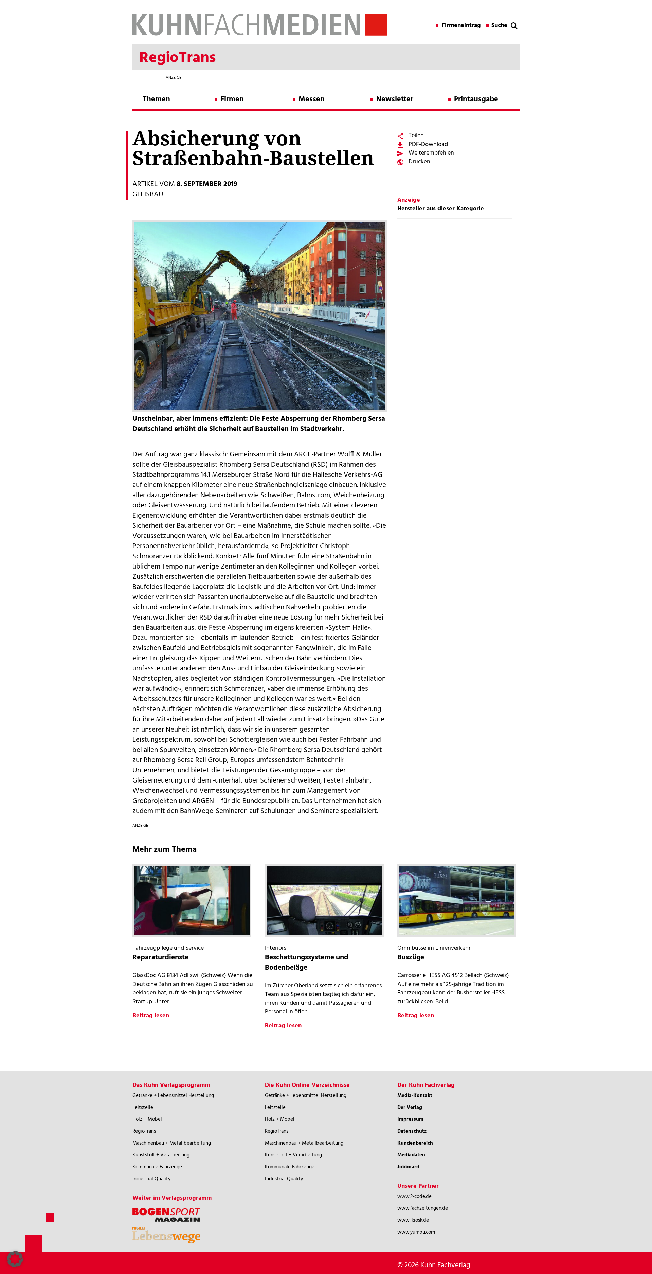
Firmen (232, 99)
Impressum (410, 1119)
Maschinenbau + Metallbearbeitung (171, 1143)
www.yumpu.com (416, 1232)
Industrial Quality (151, 1179)
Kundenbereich (415, 1143)
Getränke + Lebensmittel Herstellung (173, 1096)
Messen (311, 99)
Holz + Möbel (147, 1119)
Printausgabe (476, 99)
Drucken (419, 162)
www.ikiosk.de (413, 1220)
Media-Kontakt (414, 1096)
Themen (156, 99)
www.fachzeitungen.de (422, 1208)
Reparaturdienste (160, 957)
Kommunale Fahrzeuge (157, 1167)
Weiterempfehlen (431, 153)
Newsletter (394, 99)
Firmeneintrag (461, 25)
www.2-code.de (414, 1196)
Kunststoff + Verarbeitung (160, 1155)
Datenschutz (412, 1131)
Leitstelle (142, 1107)
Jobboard (408, 1167)
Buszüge (410, 957)
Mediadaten (411, 1155)
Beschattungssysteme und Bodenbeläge (306, 962)
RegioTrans (144, 1131)
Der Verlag (409, 1107)
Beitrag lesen (150, 1016)
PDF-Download (428, 144)
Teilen (416, 136)
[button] (15, 1259)
